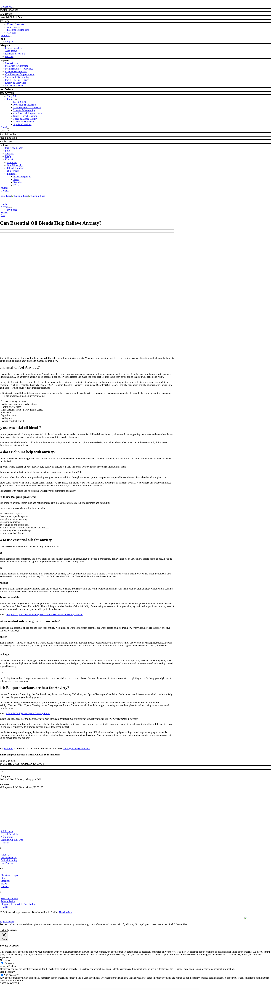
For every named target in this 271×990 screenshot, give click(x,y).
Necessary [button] (5, 960)
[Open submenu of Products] (10, 36)
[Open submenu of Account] (10, 207)
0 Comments (83, 748)
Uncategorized (70, 748)
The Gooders (65, 912)
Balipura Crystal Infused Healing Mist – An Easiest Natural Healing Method (44, 614)
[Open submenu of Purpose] (16, 99)
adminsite (8, 748)
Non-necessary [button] (7, 971)
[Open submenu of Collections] (13, 7)
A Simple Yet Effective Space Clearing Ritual (28, 713)
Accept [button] (13, 930)
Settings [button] (5, 930)
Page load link (7, 921)
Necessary (9, 963)
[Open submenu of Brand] (8, 128)
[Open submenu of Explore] (16, 174)
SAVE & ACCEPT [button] (9, 983)
